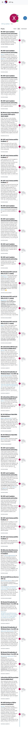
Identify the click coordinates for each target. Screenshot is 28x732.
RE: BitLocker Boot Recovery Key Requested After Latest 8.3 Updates (9, 551)
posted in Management (6, 431)
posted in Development (6, 292)
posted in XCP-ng (5, 135)
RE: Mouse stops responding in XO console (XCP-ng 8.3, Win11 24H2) (10, 114)
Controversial (24, 28)
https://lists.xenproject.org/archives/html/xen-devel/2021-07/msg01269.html (9, 385)
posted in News (4, 46)
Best (19, 28)
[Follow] (17, 21)
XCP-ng (11, 2)
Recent (15, 28)
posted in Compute (5, 368)
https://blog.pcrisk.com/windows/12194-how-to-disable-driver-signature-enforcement (9, 588)
